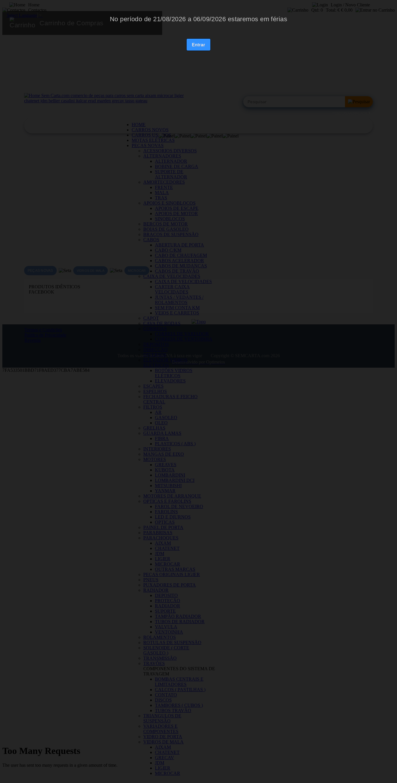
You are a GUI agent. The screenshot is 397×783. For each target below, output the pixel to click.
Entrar (198, 44)
